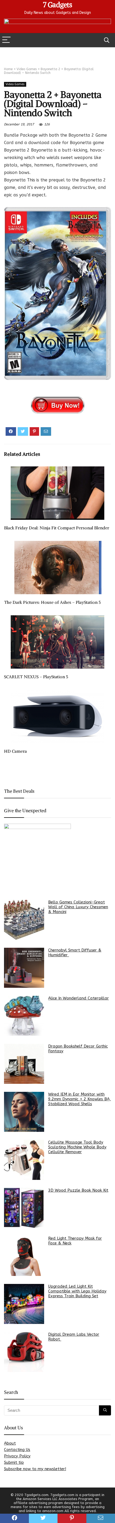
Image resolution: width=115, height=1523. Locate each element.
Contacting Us (17, 1449)
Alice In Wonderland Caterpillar (78, 998)
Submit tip (14, 1462)
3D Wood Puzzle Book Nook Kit (78, 1190)
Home (8, 69)
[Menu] (6, 40)
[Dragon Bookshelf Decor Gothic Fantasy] (24, 1064)
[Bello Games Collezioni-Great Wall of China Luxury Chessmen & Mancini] (24, 920)
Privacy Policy (17, 1456)
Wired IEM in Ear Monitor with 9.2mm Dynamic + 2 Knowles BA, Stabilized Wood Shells (79, 1099)
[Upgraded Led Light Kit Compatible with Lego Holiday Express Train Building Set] (24, 1304)
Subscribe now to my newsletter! (35, 1468)
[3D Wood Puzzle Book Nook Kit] (24, 1208)
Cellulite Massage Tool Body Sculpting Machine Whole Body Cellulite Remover (77, 1147)
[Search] (106, 40)
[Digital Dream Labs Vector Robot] (24, 1352)
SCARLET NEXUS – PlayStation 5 (36, 676)
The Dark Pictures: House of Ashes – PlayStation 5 (52, 602)
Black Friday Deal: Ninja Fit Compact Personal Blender (56, 527)
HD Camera (15, 751)
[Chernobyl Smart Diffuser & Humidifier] (24, 968)
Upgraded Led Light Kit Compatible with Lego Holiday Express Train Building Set (77, 1291)
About (10, 1443)
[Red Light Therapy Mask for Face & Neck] (24, 1256)
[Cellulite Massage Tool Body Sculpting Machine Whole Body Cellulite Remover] (24, 1160)
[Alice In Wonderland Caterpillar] (24, 1016)
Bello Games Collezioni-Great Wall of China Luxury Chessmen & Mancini (78, 907)
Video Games (27, 69)
